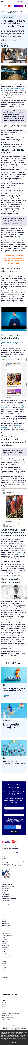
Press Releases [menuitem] (5, 985)
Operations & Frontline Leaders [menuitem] (8, 935)
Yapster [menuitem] (3, 998)
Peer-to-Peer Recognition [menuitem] (7, 908)
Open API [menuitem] (4, 996)
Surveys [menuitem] (3, 892)
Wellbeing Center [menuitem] (5, 923)
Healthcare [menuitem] (4, 943)
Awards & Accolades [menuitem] (6, 967)
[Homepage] (6, 6)
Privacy (22, 1038)
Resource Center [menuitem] (5, 979)
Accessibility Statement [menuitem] (6, 989)
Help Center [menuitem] (4, 987)
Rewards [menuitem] (3, 910)
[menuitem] (7, 884)
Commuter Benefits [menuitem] (6, 900)
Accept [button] (14, 1042)
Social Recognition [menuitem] (5, 1019)
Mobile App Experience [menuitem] (6, 888)
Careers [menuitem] (3, 965)
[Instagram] (13, 853)
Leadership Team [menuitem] (5, 971)
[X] (3, 853)
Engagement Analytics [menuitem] (6, 896)
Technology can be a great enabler (10, 342)
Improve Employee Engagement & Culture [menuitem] (10, 953)
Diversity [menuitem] (3, 969)
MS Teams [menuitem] (4, 1002)
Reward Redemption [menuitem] (6, 912)
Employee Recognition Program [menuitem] (8, 906)
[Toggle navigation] (25, 6)
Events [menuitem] (3, 981)
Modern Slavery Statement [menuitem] (7, 973)
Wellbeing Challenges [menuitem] (6, 925)
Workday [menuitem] (4, 1006)
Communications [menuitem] (5, 890)
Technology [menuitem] (4, 947)
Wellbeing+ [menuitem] (4, 921)
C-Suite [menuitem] (3, 937)
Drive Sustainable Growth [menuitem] (7, 957)
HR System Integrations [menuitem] (6, 894)
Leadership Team (8, 469)
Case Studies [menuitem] (4, 983)
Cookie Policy (4, 1039)
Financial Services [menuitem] (5, 945)
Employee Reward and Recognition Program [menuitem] (10, 1013)
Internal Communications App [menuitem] (8, 1022)
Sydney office (20, 236)
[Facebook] (10, 853)
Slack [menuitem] (3, 1004)
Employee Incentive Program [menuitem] (7, 1015)
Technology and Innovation (7, 17)
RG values (17, 552)
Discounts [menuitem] (4, 902)
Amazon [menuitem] (3, 1000)
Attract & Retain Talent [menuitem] (6, 951)
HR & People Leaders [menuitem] (6, 933)
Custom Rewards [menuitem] (5, 917)
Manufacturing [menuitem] (5, 941)
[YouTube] (17, 853)
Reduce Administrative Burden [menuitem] (8, 955)
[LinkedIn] (6, 853)
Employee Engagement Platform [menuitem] (8, 886)
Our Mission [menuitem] (4, 963)
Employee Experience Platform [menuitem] (8, 1017)
